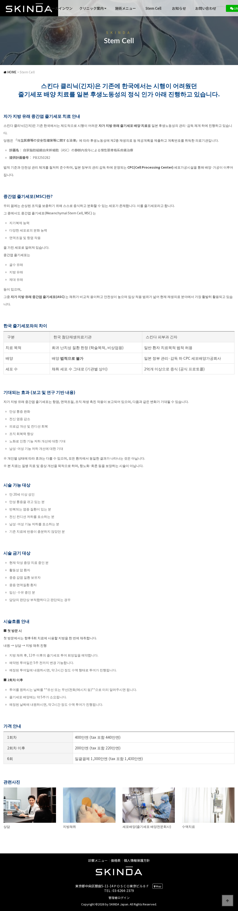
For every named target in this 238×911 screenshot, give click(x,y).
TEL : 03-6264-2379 (119, 890)
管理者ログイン (119, 897)
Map (158, 886)
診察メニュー (98, 860)
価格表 (116, 860)
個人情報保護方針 (137, 860)
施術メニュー (125, 8)
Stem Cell (153, 8)
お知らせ (179, 8)
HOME (12, 72)
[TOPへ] (227, 900)
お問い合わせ (205, 8)
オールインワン (60, 8)
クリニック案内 (91, 8)
